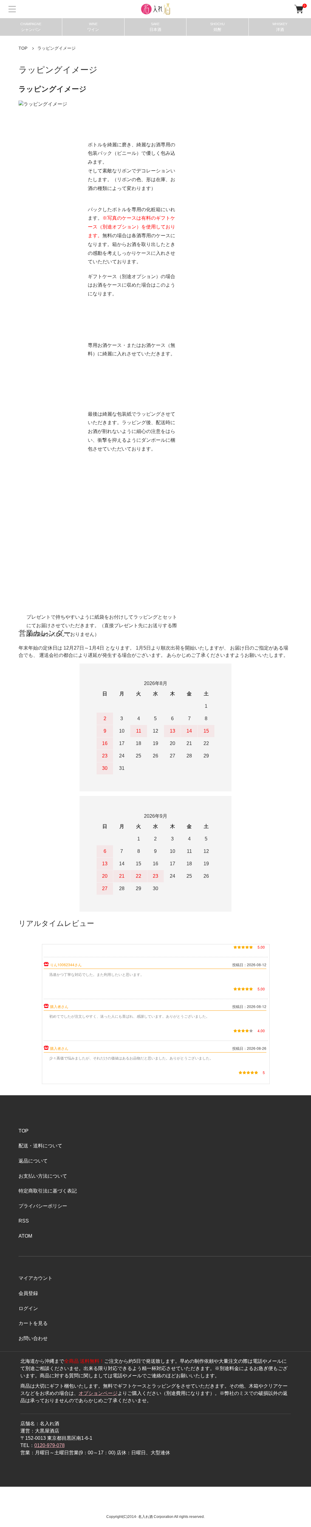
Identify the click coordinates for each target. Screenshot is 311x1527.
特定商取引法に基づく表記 (48, 1190)
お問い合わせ (33, 1338)
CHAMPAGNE (30, 27)
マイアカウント (36, 1278)
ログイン (28, 1308)
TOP (23, 48)
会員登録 (28, 1293)
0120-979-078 (49, 1445)
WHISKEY (279, 27)
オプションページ (98, 1393)
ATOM (25, 1236)
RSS (24, 1220)
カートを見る (33, 1323)
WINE (93, 27)
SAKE (155, 27)
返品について (33, 1160)
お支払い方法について (43, 1176)
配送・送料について (40, 1145)
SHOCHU (217, 27)
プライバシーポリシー (43, 1206)
